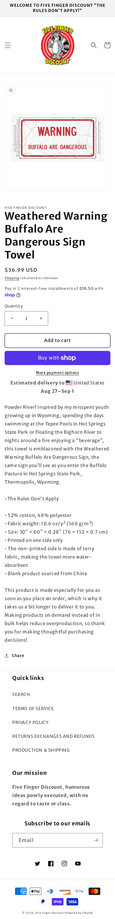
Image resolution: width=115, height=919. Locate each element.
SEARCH (21, 694)
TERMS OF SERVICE (33, 708)
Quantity (14, 306)
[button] (7, 45)
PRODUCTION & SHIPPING (41, 750)
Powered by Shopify (79, 912)
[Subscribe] (95, 840)
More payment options (57, 372)
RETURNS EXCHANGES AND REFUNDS (53, 736)
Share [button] (18, 655)
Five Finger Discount (50, 912)
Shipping (12, 278)
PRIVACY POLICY (30, 722)
